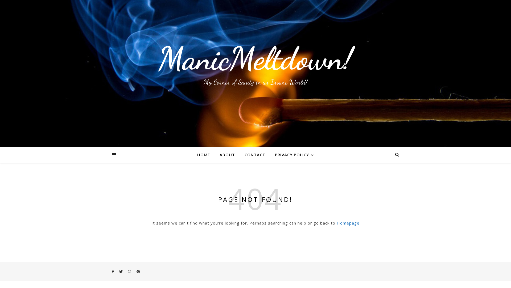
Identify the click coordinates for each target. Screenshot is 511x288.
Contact (255, 154)
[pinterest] (138, 271)
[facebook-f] (113, 271)
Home (203, 154)
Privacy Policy (292, 154)
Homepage (348, 223)
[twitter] (121, 271)
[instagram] (130, 271)
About (227, 154)
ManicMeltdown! (255, 59)
